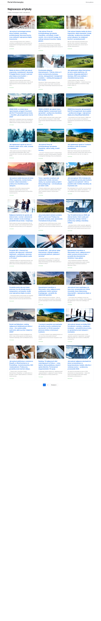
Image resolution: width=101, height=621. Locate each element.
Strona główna (89, 2)
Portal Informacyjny (15, 2)
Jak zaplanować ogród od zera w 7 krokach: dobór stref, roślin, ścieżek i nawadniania (21, 146)
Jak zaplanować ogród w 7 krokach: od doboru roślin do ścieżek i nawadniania (79, 146)
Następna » (54, 385)
